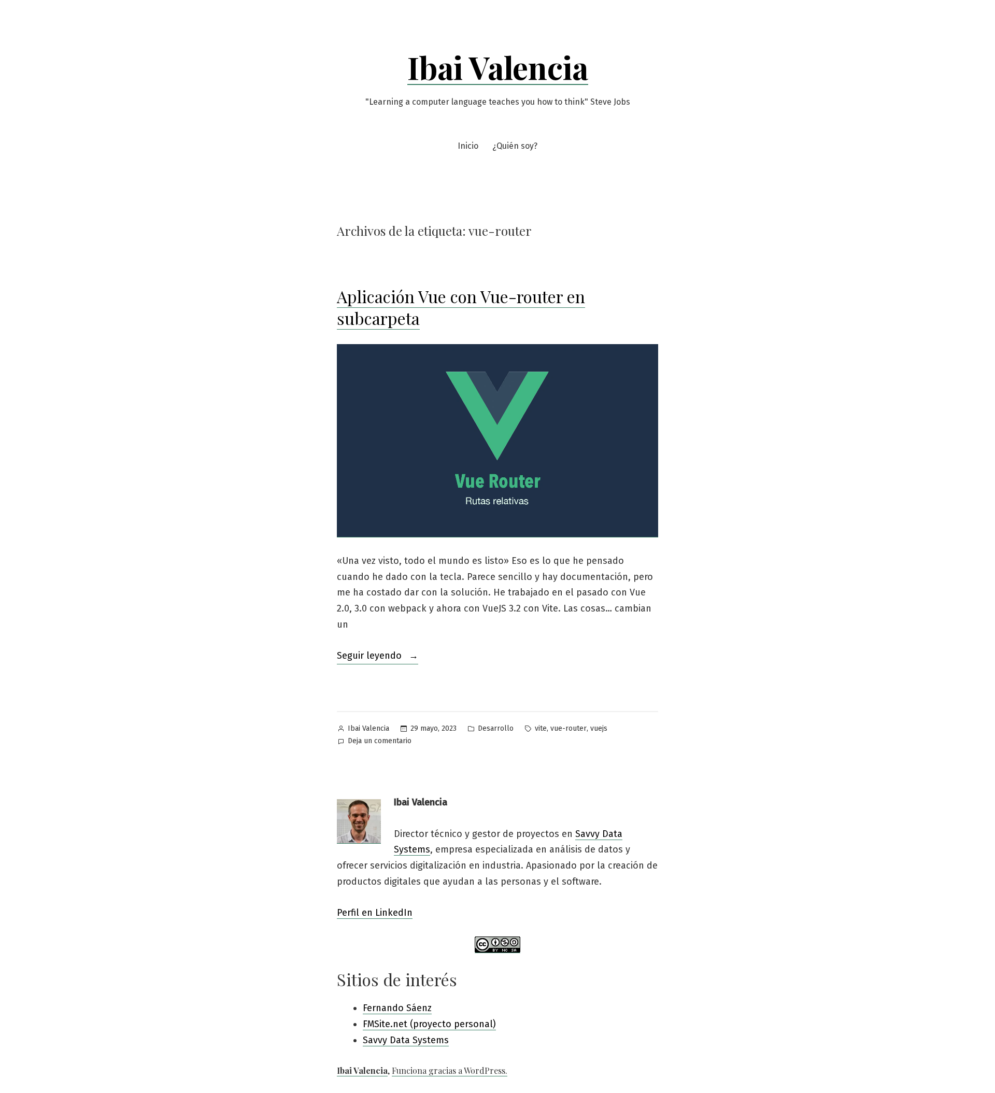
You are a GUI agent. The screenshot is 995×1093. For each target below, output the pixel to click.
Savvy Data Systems (406, 1040)
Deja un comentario (379, 742)
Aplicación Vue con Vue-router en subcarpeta (461, 307)
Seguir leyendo (377, 656)
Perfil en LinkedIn (375, 912)
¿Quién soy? (514, 146)
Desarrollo (496, 728)
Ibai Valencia (497, 67)
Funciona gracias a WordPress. (449, 1070)
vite (541, 728)
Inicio (468, 146)
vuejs (598, 728)
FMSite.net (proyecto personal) (429, 1024)
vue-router (568, 728)
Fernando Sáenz (397, 1008)
